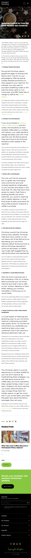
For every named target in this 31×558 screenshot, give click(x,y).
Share (16, 36)
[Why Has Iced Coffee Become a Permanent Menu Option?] (15, 437)
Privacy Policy (7, 507)
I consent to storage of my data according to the (15, 507)
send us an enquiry (6, 408)
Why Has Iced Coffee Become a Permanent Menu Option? (14, 447)
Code (17, 554)
